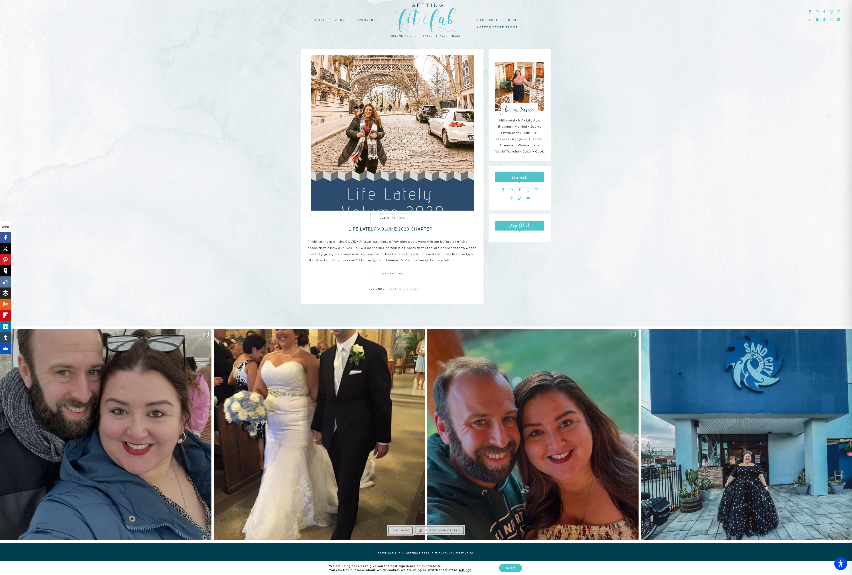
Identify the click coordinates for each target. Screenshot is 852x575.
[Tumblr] (5, 337)
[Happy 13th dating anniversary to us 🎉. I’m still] (105, 434)
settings (464, 570)
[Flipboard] (5, 315)
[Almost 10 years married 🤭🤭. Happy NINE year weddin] (319, 434)
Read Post (392, 273)
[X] (5, 248)
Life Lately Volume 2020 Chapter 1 (392, 229)
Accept (510, 568)
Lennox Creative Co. (458, 553)
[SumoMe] (5, 348)
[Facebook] (5, 237)
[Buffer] (5, 293)
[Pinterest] (5, 259)
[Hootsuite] (5, 270)
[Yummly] (5, 304)
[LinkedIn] (5, 326)
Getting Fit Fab (426, 19)
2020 (392, 289)
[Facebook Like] (5, 282)
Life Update (408, 289)
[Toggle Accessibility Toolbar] (841, 564)
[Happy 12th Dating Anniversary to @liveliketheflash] (533, 434)
